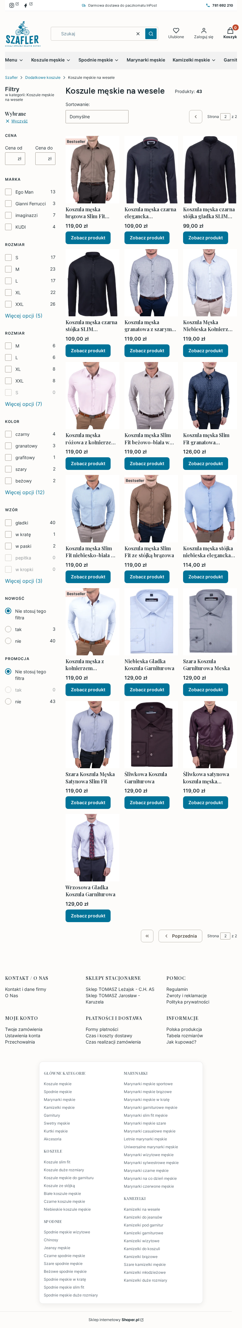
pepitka (23, 557)
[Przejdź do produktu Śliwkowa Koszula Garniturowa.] (151, 734)
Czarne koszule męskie (64, 1201)
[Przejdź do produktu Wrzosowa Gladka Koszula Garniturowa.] (92, 847)
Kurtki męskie (56, 1131)
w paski (23, 546)
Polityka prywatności (187, 1001)
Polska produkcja (184, 1029)
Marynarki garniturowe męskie (150, 1107)
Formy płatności (102, 1029)
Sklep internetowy (114, 1319)
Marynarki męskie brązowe (148, 1092)
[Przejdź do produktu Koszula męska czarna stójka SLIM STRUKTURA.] (92, 282)
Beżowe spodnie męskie (65, 1271)
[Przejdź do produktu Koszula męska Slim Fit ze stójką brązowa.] (151, 508)
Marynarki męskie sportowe (148, 1084)
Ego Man (24, 192)
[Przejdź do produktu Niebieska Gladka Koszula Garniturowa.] (151, 621)
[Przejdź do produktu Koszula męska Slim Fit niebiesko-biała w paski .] (92, 508)
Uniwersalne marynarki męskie (151, 1147)
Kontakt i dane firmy (25, 989)
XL (18, 292)
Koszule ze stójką (59, 1186)
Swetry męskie (57, 1123)
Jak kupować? (181, 1041)
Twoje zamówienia (24, 1029)
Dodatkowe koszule (42, 77)
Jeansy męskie (57, 1248)
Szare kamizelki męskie (145, 1264)
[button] (151, 33)
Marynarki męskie (59, 1099)
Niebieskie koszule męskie (67, 1209)
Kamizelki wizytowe (141, 1241)
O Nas (11, 995)
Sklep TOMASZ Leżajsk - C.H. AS (120, 989)
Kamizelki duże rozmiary (145, 1280)
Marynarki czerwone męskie (149, 1186)
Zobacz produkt (88, 237)
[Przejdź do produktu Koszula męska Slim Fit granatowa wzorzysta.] (210, 395)
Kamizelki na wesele (142, 1209)
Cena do (44, 147)
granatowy (26, 445)
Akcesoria (52, 1139)
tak (18, 629)
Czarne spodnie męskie (64, 1256)
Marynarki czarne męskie (146, 1170)
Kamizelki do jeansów (143, 1217)
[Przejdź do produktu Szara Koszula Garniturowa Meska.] (210, 621)
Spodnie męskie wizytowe (67, 1232)
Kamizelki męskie (59, 1107)
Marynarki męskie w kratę (147, 1099)
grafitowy (25, 457)
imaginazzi (26, 215)
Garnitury (52, 1115)
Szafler (11, 77)
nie (18, 641)
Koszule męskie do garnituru (69, 1178)
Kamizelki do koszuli (142, 1249)
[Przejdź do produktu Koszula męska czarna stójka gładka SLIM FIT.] (210, 169)
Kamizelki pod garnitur (143, 1225)
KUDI (20, 227)
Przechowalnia (20, 1041)
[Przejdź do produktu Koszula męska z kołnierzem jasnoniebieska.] (92, 621)
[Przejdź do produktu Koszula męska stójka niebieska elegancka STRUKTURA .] (210, 508)
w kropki (24, 569)
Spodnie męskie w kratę (65, 1279)
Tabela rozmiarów (184, 1035)
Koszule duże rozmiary (64, 1170)
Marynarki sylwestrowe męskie (151, 1163)
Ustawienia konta (22, 1035)
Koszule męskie (58, 1084)
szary (21, 469)
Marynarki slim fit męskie (146, 1115)
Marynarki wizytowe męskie (149, 1155)
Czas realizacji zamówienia (113, 1041)
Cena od (13, 147)
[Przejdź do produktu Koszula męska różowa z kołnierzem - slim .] (92, 395)
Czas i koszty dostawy (109, 1035)
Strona (213, 116)
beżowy (23, 480)
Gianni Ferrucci (30, 203)
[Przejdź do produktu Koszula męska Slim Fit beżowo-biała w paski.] (151, 395)
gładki (21, 522)
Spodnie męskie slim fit (64, 1287)
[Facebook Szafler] (28, 5)
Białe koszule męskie (62, 1193)
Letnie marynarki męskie (145, 1139)
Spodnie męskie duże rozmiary (71, 1295)
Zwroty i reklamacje (186, 995)
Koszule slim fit (57, 1162)
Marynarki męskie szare (145, 1123)
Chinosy (51, 1240)
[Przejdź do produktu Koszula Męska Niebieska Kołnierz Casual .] (210, 282)
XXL (19, 304)
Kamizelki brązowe (141, 1257)
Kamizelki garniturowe (143, 1233)
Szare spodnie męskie (63, 1263)
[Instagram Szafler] (14, 5)
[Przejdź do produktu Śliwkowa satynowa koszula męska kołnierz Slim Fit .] (210, 734)
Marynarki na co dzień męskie (150, 1178)
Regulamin (177, 989)
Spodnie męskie (58, 1092)
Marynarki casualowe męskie (150, 1131)
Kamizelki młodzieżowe (145, 1272)
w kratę (23, 534)
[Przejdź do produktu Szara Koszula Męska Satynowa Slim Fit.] (92, 734)
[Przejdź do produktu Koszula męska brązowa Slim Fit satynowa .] (92, 169)
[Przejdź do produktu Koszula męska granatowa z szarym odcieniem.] (151, 282)
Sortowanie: (78, 104)
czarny (22, 434)
